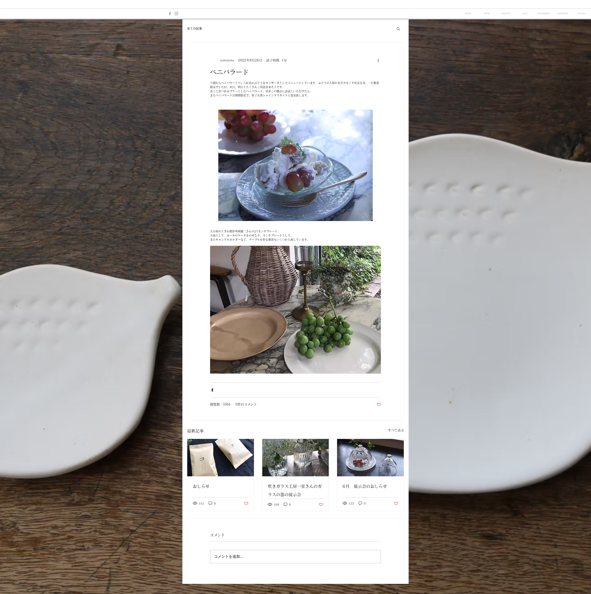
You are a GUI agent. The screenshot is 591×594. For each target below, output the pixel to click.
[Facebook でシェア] (212, 390)
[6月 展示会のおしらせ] (370, 457)
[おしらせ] (220, 457)
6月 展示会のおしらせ (365, 486)
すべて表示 (396, 430)
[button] (398, 28)
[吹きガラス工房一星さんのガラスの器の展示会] (295, 457)
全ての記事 (194, 28)
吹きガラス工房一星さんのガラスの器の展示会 (295, 490)
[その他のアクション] (378, 60)
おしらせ (201, 486)
